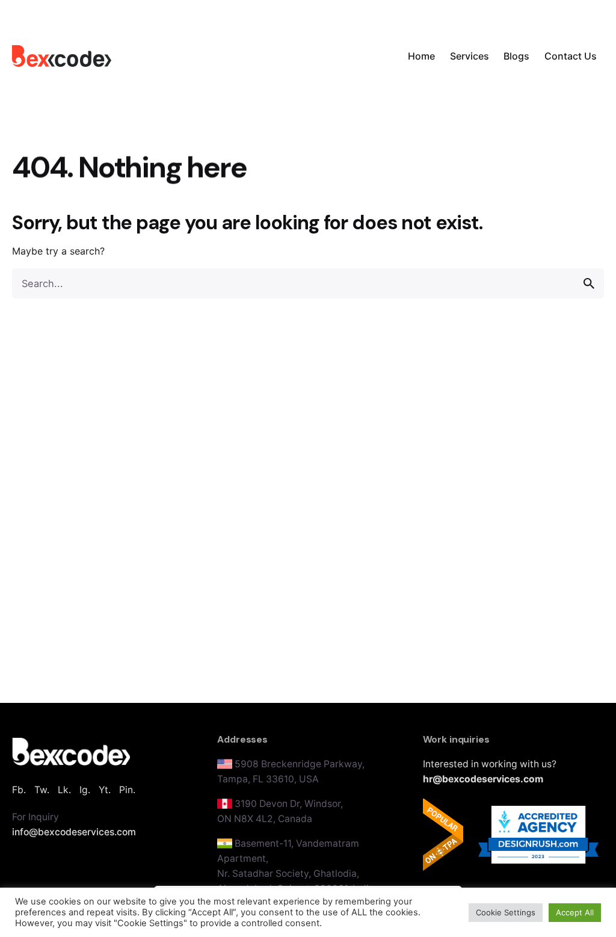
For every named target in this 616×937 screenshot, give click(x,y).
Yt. (105, 790)
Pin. (127, 790)
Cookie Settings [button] (505, 912)
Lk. (64, 790)
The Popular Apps (443, 835)
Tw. (41, 790)
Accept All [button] (575, 912)
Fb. (19, 790)
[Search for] (308, 283)
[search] (589, 283)
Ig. (84, 790)
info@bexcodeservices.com (74, 832)
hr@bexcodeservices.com (483, 779)
